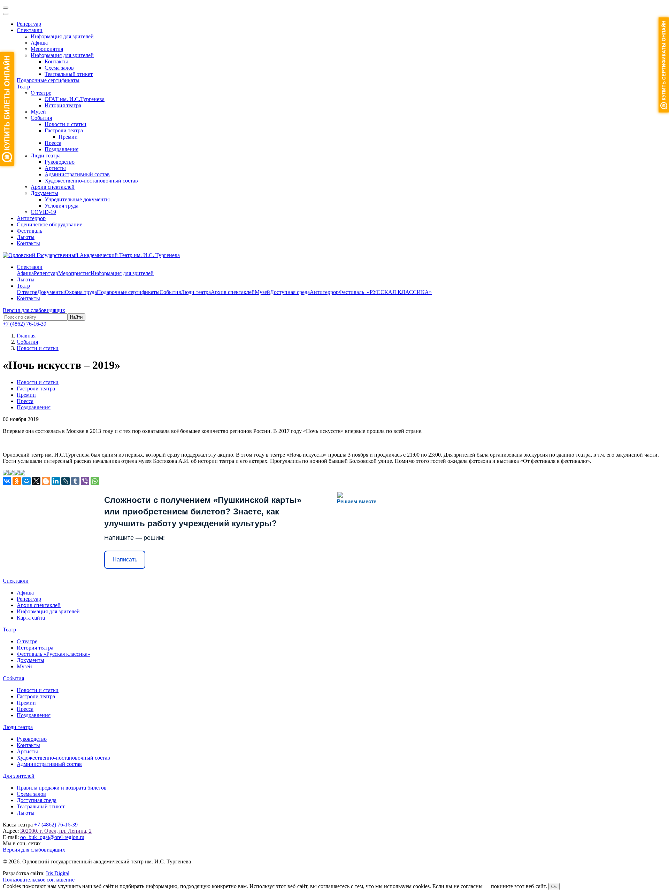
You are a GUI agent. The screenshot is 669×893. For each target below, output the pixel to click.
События (41, 118)
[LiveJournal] (65, 481)
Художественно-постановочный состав (91, 181)
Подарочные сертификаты (48, 80)
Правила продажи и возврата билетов (62, 788)
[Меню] (5, 8)
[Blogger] (46, 481)
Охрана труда (81, 292)
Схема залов (59, 68)
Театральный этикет (69, 74)
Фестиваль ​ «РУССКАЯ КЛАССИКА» (385, 292)
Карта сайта (31, 618)
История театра (63, 105)
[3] (17, 473)
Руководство (60, 162)
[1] (5, 473)
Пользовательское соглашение (39, 880)
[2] (11, 473)
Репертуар (29, 24)
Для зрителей (18, 776)
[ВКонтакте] (7, 481)
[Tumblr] (75, 481)
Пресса (53, 143)
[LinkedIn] (56, 481)
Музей (38, 112)
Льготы (25, 237)
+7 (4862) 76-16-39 (24, 324)
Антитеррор (31, 218)
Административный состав (77, 174)
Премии (68, 137)
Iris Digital (57, 873)
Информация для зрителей (62, 36)
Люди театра (46, 155)
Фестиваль (29, 231)
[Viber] (85, 481)
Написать (125, 559)
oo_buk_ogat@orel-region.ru (52, 837)
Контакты (56, 61)
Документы (44, 193)
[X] (36, 481)
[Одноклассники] (17, 481)
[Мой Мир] (26, 481)
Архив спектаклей (53, 187)
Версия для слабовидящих (34, 310)
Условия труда (61, 206)
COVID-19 (43, 212)
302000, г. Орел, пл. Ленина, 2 (56, 831)
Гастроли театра (64, 130)
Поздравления (61, 149)
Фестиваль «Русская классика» (53, 654)
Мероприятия (47, 49)
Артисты (55, 168)
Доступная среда (290, 292)
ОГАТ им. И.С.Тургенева (75, 99)
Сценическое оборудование (49, 224)
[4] (22, 473)
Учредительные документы (77, 199)
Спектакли (30, 30)
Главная (26, 336)
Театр (23, 87)
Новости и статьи (65, 124)
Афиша (39, 43)
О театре (41, 93)
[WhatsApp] (95, 481)
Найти (76, 317)
